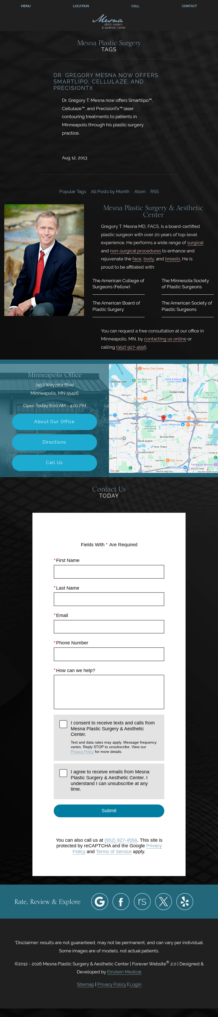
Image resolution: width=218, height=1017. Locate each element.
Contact (189, 6)
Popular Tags (72, 191)
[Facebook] (120, 901)
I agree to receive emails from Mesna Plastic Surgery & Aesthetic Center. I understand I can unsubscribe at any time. (110, 780)
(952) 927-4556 (131, 347)
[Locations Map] (163, 418)
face (136, 258)
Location (81, 6)
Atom (140, 191)
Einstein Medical (124, 971)
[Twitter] (163, 901)
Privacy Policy (82, 751)
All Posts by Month (110, 191)
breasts (172, 258)
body (149, 258)
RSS (154, 191)
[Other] (142, 901)
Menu (26, 6)
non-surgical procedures (135, 250)
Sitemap (85, 984)
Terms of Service (114, 851)
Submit (109, 810)
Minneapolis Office (55, 375)
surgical (195, 242)
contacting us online (165, 338)
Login (135, 984)
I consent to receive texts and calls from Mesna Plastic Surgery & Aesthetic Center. (114, 737)
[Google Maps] (99, 901)
